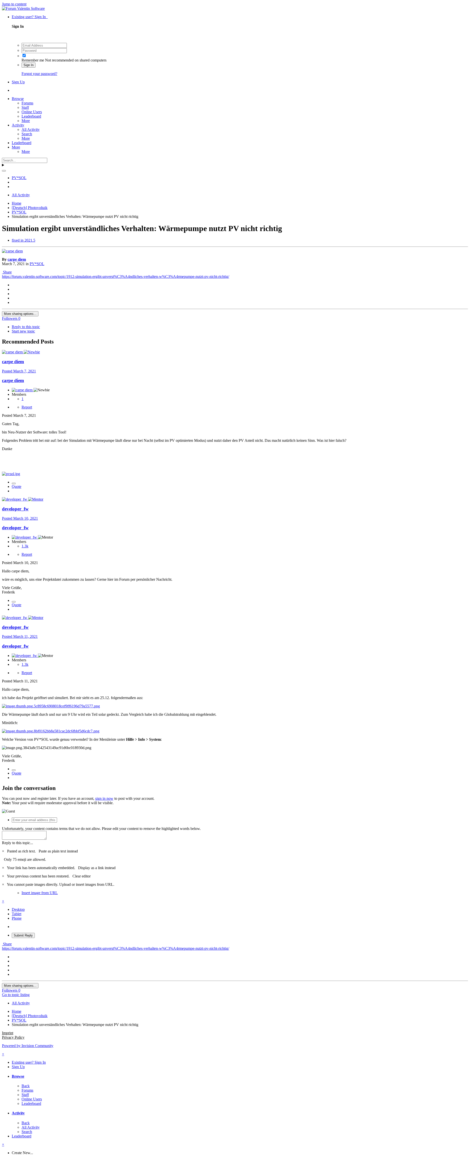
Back (26, 1086)
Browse (18, 99)
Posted (19, 371)
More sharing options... (20, 314)
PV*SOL (37, 264)
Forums (27, 103)
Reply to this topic (26, 327)
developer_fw (15, 508)
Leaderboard (31, 116)
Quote (16, 486)
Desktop (18, 909)
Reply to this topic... (17, 843)
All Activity (31, 129)
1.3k (25, 546)
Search (27, 134)
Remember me (33, 60)
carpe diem (17, 259)
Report (27, 407)
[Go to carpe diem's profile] (12, 251)
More (26, 121)
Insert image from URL (40, 893)
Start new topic (23, 331)
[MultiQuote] (14, 483)
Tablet (16, 914)
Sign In (29, 65)
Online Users (32, 112)
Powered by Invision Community (27, 1046)
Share (7, 272)
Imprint (7, 1033)
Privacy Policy (13, 1037)
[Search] (4, 171)
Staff (25, 107)
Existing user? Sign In (30, 17)
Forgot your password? (39, 74)
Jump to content (14, 4)
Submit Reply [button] (23, 935)
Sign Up (18, 82)
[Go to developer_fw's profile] (15, 499)
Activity (18, 125)
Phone (17, 918)
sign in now (104, 798)
